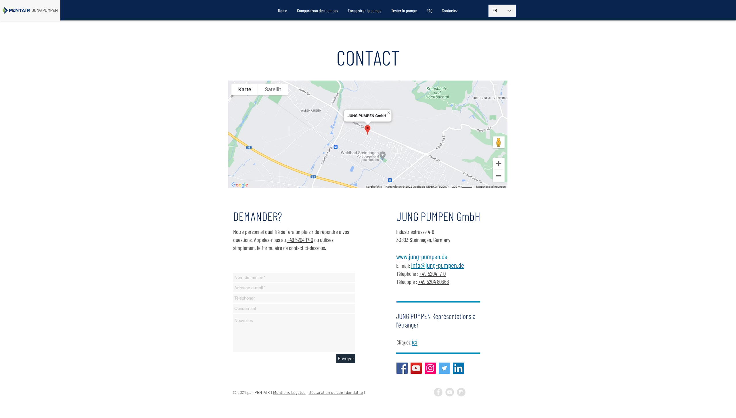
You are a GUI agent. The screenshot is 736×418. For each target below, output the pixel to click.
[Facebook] (402, 368)
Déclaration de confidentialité (335, 392)
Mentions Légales (289, 392)
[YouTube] (416, 368)
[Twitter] (444, 368)
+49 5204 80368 (433, 281)
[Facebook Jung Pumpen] (438, 392)
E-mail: (430, 265)
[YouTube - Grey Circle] (449, 392)
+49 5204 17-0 (300, 239)
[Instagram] (430, 368)
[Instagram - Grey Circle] (461, 392)
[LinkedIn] (458, 368)
